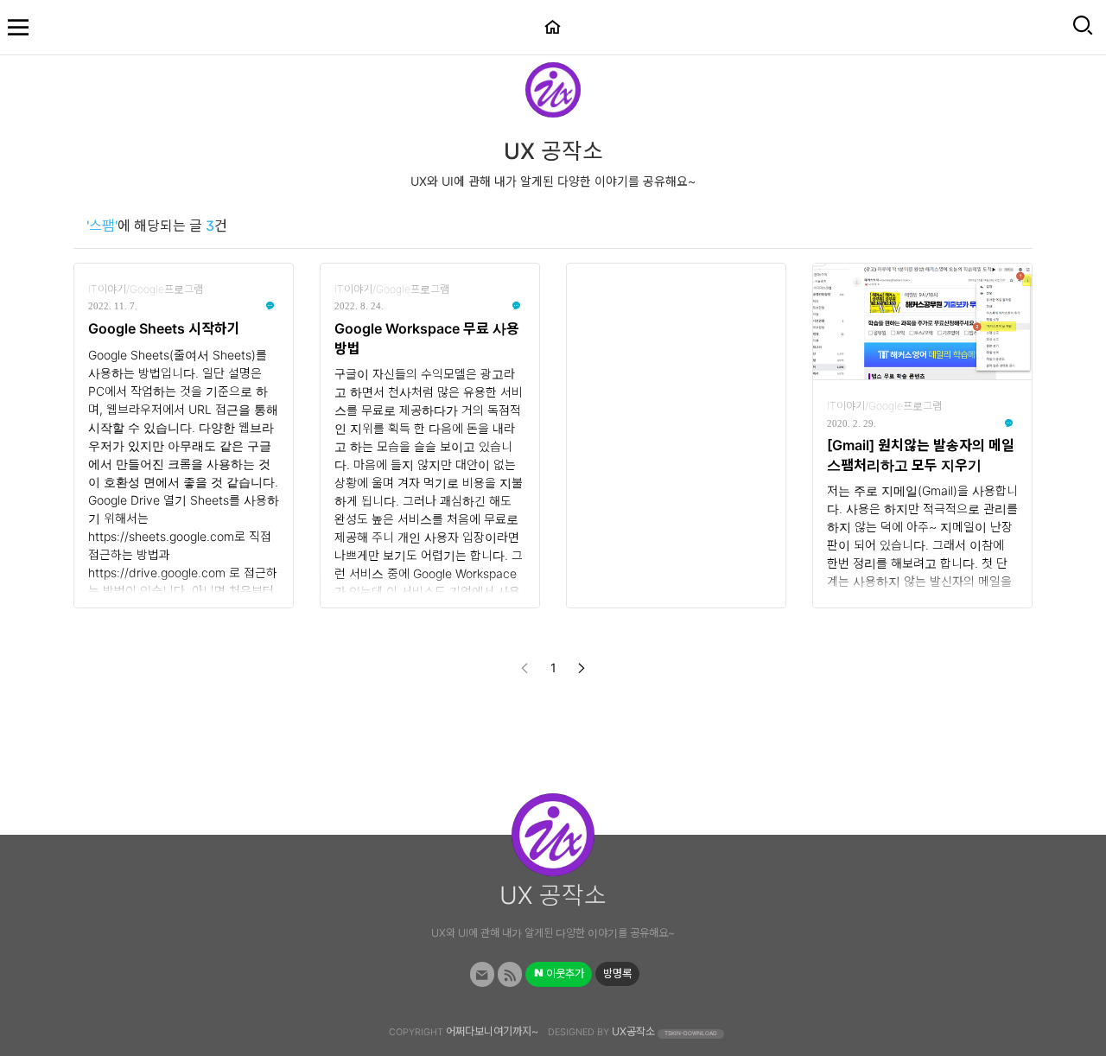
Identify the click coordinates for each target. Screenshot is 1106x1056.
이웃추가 (563, 973)
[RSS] (510, 974)
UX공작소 (633, 1031)
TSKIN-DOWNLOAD (690, 1033)
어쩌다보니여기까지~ (492, 1031)
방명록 (617, 973)
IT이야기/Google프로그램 (145, 289)
